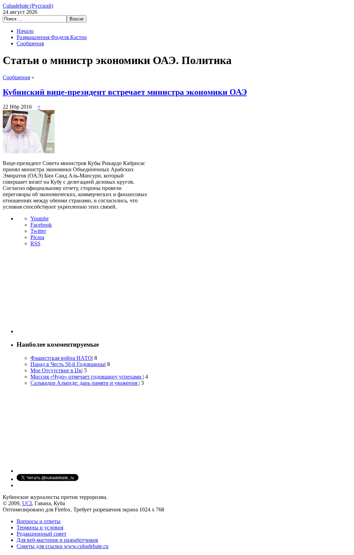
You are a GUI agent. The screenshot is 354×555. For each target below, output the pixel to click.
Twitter (38, 231)
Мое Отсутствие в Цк (56, 370)
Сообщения (30, 43)
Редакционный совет (41, 534)
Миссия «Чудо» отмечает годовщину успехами (86, 377)
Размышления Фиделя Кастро (52, 37)
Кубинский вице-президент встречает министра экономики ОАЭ (125, 92)
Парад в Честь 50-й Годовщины (67, 364)
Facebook (41, 225)
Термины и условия (40, 527)
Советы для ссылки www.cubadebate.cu (63, 546)
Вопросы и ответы (38, 521)
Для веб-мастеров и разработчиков (57, 540)
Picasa (37, 237)
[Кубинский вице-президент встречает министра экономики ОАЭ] (29, 151)
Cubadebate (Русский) (28, 6)
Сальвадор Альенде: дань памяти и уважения (84, 383)
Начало (25, 31)
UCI (27, 503)
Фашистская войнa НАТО (61, 358)
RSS (35, 243)
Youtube (39, 218)
